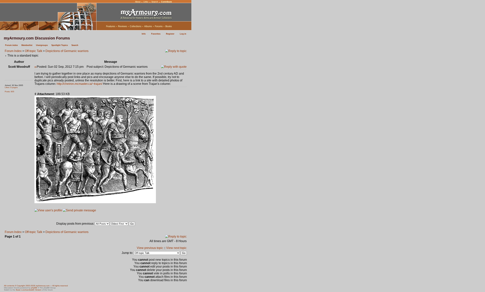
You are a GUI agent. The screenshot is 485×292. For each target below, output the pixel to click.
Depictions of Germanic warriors (66, 51)
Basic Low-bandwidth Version (28, 290)
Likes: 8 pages (11, 87)
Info (144, 34)
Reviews (122, 26)
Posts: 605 (9, 92)
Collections (135, 26)
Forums (158, 26)
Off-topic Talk (33, 51)
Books (168, 26)
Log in (183, 34)
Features (111, 26)
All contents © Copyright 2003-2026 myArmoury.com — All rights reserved (36, 286)
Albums (148, 26)
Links (146, 2)
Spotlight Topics (59, 45)
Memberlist (26, 45)
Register (170, 34)
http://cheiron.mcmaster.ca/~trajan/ (79, 83)
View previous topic (150, 247)
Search (155, 2)
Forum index (11, 45)
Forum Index (13, 51)
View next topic (176, 247)
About (138, 2)
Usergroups (42, 45)
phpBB (34, 288)
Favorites (155, 34)
